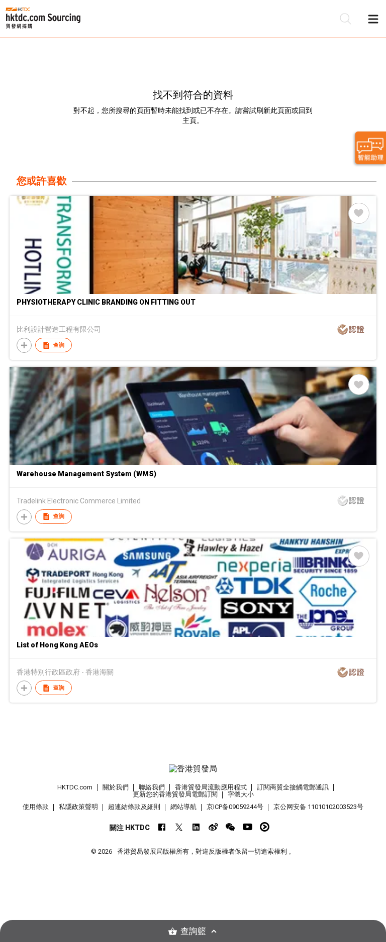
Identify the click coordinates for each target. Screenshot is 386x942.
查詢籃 (193, 931)
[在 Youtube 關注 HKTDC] (247, 827)
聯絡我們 (152, 787)
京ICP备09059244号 (235, 807)
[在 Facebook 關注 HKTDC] (162, 827)
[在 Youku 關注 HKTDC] (264, 827)
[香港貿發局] (193, 768)
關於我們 (116, 787)
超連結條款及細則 (134, 807)
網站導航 (183, 807)
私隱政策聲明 (78, 807)
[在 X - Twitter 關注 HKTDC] (179, 827)
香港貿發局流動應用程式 (211, 787)
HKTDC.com (74, 787)
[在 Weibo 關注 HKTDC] (213, 827)
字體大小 (241, 794)
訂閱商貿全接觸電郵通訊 (293, 787)
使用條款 (36, 807)
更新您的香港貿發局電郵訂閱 (175, 794)
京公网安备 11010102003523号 (318, 807)
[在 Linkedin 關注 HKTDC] (196, 827)
